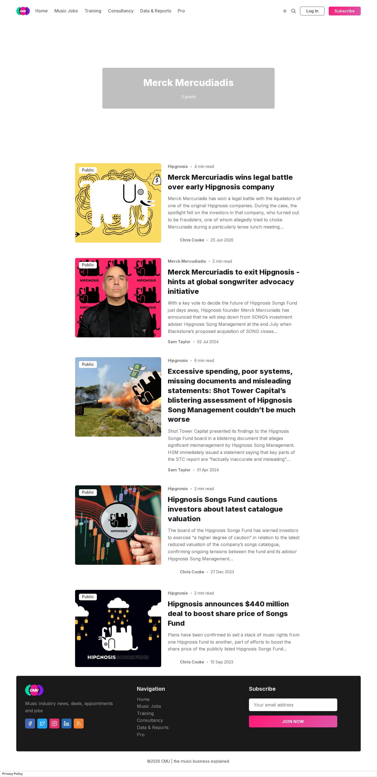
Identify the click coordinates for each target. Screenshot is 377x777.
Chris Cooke (192, 240)
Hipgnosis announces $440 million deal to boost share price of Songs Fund (228, 613)
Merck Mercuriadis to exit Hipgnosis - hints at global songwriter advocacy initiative (234, 281)
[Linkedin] (66, 723)
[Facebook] (30, 723)
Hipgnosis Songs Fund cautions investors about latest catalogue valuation (225, 509)
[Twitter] (42, 723)
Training (92, 11)
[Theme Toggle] (284, 11)
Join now (293, 721)
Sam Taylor (179, 341)
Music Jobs (66, 11)
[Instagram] (54, 723)
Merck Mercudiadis (187, 261)
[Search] (293, 11)
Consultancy (121, 11)
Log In (312, 11)
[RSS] (79, 723)
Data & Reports (155, 11)
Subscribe (344, 11)
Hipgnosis (178, 166)
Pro (181, 11)
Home (41, 11)
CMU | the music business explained (195, 761)
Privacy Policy (12, 774)
